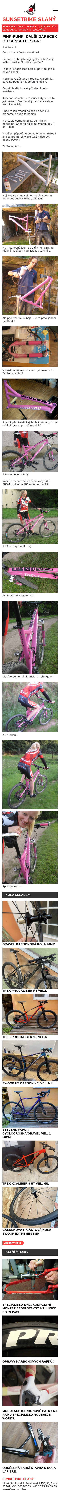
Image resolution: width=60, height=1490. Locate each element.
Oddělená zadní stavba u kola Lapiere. (28, 1466)
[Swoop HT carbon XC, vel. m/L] (30, 1061)
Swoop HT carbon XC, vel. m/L (27, 1083)
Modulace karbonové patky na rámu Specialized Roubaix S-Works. (29, 1411)
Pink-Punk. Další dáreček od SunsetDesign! (29, 39)
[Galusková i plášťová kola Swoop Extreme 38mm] (30, 1203)
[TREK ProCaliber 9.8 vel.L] (30, 968)
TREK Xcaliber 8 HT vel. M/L (24, 1180)
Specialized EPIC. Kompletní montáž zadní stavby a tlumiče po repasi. (28, 1305)
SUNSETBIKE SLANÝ (27, 19)
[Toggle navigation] (55, 10)
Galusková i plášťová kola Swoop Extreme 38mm (25, 1228)
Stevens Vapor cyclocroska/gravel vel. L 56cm (29, 1132)
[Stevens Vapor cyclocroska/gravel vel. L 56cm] (30, 1107)
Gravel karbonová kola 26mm (28, 944)
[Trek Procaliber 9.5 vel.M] (30, 1014)
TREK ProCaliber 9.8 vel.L (23, 991)
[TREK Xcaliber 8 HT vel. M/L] (30, 1157)
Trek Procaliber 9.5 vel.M (23, 1037)
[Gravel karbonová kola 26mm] (30, 921)
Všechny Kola (12, 1239)
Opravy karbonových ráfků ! (27, 1358)
